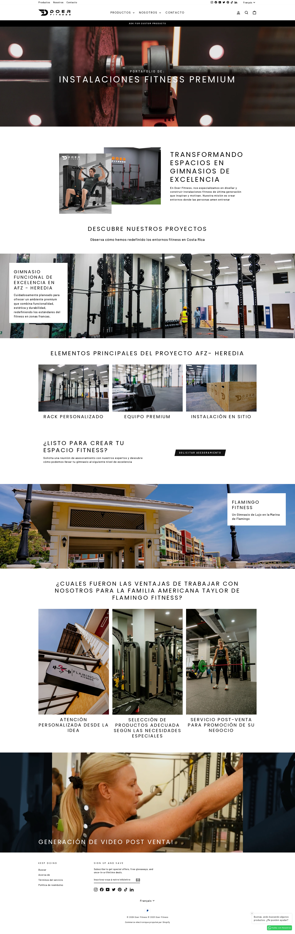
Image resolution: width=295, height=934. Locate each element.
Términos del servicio (50, 879)
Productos (44, 2)
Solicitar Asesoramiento (200, 452)
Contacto (72, 2)
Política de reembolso (50, 885)
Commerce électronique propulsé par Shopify (147, 922)
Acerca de (44, 874)
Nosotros (58, 2)
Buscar (42, 869)
